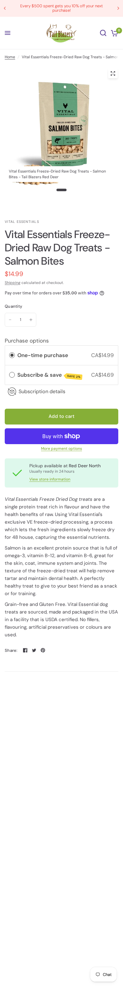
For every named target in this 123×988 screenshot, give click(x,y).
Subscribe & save (49, 375)
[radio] (12, 355)
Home (10, 57)
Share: (11, 650)
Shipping (12, 282)
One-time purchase (42, 355)
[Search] (103, 33)
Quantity (13, 306)
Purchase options (27, 340)
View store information (49, 479)
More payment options (61, 448)
